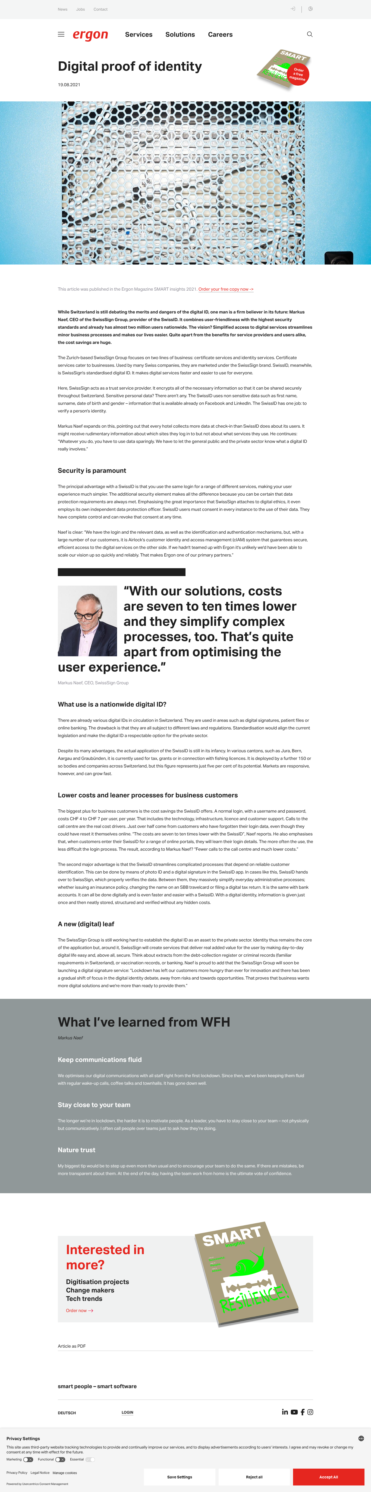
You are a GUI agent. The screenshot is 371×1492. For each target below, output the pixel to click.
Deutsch (67, 1413)
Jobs (80, 9)
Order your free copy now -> (226, 289)
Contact (101, 9)
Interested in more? (105, 1257)
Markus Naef (70, 1037)
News (62, 9)
